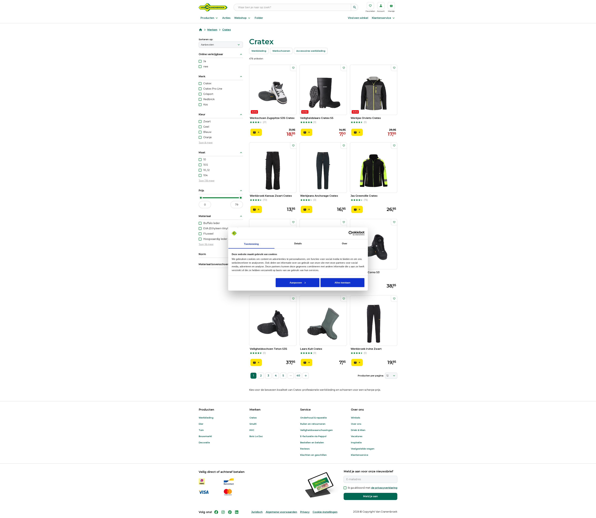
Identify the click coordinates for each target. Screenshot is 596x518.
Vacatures (356, 436)
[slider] (200, 197)
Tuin (201, 430)
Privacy (304, 512)
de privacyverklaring (384, 487)
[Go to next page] (306, 376)
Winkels (355, 417)
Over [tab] (344, 243)
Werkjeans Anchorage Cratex (319, 195)
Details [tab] (298, 243)
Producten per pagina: (371, 375)
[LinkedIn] (237, 512)
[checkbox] (200, 61)
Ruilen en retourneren (312, 424)
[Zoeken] (354, 7)
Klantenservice (381, 17)
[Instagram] (223, 512)
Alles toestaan (342, 282)
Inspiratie (356, 442)
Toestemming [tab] (251, 244)
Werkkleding (258, 51)
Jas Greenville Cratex (364, 195)
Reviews (305, 448)
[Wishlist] (293, 68)
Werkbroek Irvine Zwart (366, 348)
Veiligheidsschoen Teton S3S (268, 348)
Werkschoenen (281, 51)
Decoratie (204, 442)
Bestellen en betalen (312, 442)
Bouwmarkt (205, 436)
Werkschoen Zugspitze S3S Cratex (272, 118)
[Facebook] (216, 512)
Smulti (253, 424)
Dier (201, 424)
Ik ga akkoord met (372, 487)
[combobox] (221, 45)
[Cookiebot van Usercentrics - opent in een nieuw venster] (350, 233)
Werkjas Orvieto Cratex (366, 118)
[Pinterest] (230, 512)
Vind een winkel (358, 17)
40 (298, 375)
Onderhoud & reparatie (313, 417)
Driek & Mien (358, 430)
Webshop (240, 17)
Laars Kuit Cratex (311, 348)
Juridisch (257, 512)
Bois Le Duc (256, 436)
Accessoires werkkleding (310, 51)
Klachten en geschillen (313, 455)
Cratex (253, 417)
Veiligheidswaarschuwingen (316, 430)
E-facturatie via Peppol (313, 436)
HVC (251, 430)
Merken (212, 29)
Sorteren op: (206, 39)
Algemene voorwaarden (281, 512)
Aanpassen (296, 282)
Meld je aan (370, 496)
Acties (226, 17)
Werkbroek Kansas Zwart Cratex (271, 195)
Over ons (356, 424)
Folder (259, 17)
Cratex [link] (226, 29)
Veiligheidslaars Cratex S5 (316, 118)
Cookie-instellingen (325, 512)
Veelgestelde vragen (362, 448)
